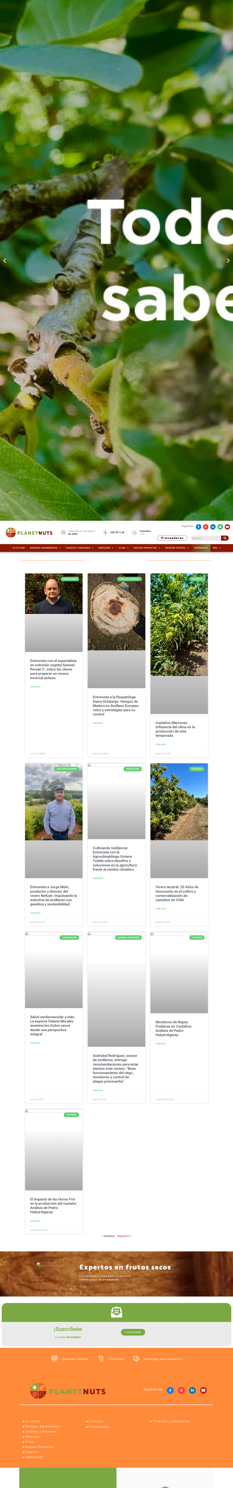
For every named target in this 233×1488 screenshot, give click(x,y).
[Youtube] (227, 527)
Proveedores (172, 538)
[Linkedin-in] (213, 527)
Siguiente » (124, 1236)
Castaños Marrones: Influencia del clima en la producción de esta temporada (175, 729)
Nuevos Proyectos (145, 548)
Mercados (104, 548)
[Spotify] (220, 527)
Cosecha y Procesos (78, 548)
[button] (5, 260)
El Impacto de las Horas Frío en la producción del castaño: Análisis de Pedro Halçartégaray (53, 1205)
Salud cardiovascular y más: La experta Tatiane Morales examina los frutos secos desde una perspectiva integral (52, 1025)
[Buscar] (225, 538)
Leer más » (35, 687)
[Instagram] (205, 527)
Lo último (18, 548)
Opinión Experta (175, 548)
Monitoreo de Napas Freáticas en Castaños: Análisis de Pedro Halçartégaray (174, 1028)
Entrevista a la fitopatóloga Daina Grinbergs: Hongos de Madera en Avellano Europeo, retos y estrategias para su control (116, 705)
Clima (122, 548)
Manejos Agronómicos (43, 548)
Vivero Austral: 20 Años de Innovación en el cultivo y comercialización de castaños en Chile (177, 893)
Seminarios (201, 548)
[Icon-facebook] (198, 527)
